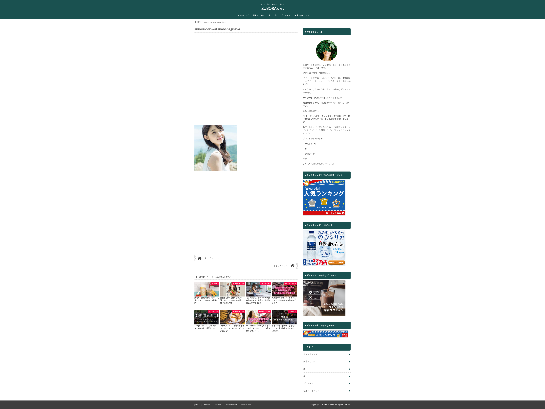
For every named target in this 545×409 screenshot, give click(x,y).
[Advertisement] (246, 80)
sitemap (218, 404)
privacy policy (231, 404)
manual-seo (246, 404)
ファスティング (242, 15)
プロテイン (285, 15)
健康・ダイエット (302, 15)
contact (207, 404)
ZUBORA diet (272, 8)
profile (197, 404)
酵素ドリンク (258, 15)
